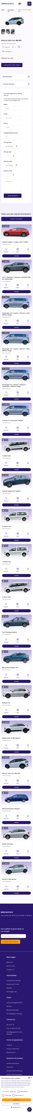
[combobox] (29, 1078)
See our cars (10, 966)
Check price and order (12, 65)
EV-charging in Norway (14, 1014)
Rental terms (10, 1052)
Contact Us (10, 970)
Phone (6, 123)
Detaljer (16, 256)
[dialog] (16, 1094)
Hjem (2, 10)
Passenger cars (11, 992)
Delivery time (8, 171)
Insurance (9, 1067)
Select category (16, 219)
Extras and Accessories (14, 1074)
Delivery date (8, 161)
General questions (12, 1063)
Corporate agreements (14, 1003)
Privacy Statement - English (15, 1110)
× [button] (31, 1077)
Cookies (9, 1045)
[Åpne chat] (29, 1109)
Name (5, 104)
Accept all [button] (16, 1100)
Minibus (9, 988)
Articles (9, 1006)
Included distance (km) (11, 133)
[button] (20, 4)
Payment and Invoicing (14, 1071)
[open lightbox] (14, 21)
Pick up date (7, 142)
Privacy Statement (12, 1049)
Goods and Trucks (12, 984)
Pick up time (7, 152)
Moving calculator (12, 1010)
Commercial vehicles (13, 980)
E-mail (5, 114)
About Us (9, 962)
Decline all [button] (16, 1103)
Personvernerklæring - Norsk (8, 1088)
